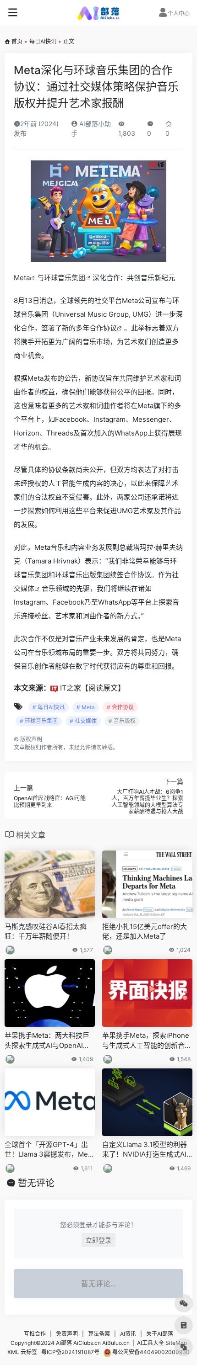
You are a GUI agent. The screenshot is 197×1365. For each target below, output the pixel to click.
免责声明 (67, 1333)
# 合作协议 (120, 707)
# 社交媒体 (83, 720)
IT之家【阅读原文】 (92, 687)
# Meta (86, 707)
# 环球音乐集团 (39, 720)
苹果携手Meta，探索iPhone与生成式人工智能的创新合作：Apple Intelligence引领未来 (145, 1040)
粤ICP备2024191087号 (70, 1352)
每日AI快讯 (42, 41)
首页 (16, 41)
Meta (22, 277)
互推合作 (35, 1333)
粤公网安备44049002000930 (150, 1352)
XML (13, 1352)
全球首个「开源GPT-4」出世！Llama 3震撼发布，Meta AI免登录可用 (49, 1149)
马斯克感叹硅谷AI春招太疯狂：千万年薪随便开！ (46, 931)
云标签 (29, 1352)
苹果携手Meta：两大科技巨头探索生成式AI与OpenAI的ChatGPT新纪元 (50, 1040)
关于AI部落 (159, 1333)
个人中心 (179, 13)
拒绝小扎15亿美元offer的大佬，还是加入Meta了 (144, 931)
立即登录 (98, 1240)
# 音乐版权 (122, 720)
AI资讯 (128, 1333)
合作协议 (103, 328)
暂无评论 (36, 1183)
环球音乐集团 (64, 277)
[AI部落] (98, 12)
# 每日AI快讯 (49, 707)
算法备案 (99, 1333)
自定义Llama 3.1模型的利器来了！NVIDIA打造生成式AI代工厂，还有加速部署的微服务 (147, 1149)
